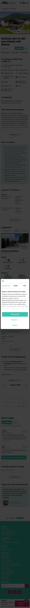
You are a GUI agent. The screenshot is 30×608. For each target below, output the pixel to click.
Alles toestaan (15, 314)
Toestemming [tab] (6, 285)
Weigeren (15, 325)
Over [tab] (24, 285)
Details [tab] (16, 285)
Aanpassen (14, 319)
